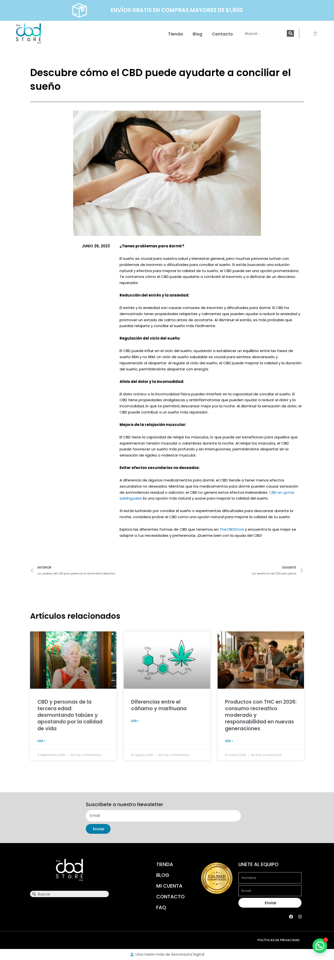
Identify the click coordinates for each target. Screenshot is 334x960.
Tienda (175, 34)
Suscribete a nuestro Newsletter (124, 804)
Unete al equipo (258, 864)
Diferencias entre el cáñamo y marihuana (159, 705)
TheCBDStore (232, 529)
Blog (197, 34)
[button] (319, 945)
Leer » (41, 741)
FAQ (161, 907)
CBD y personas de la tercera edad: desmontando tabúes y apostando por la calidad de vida (69, 715)
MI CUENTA (169, 885)
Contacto (222, 34)
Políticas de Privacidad (278, 940)
